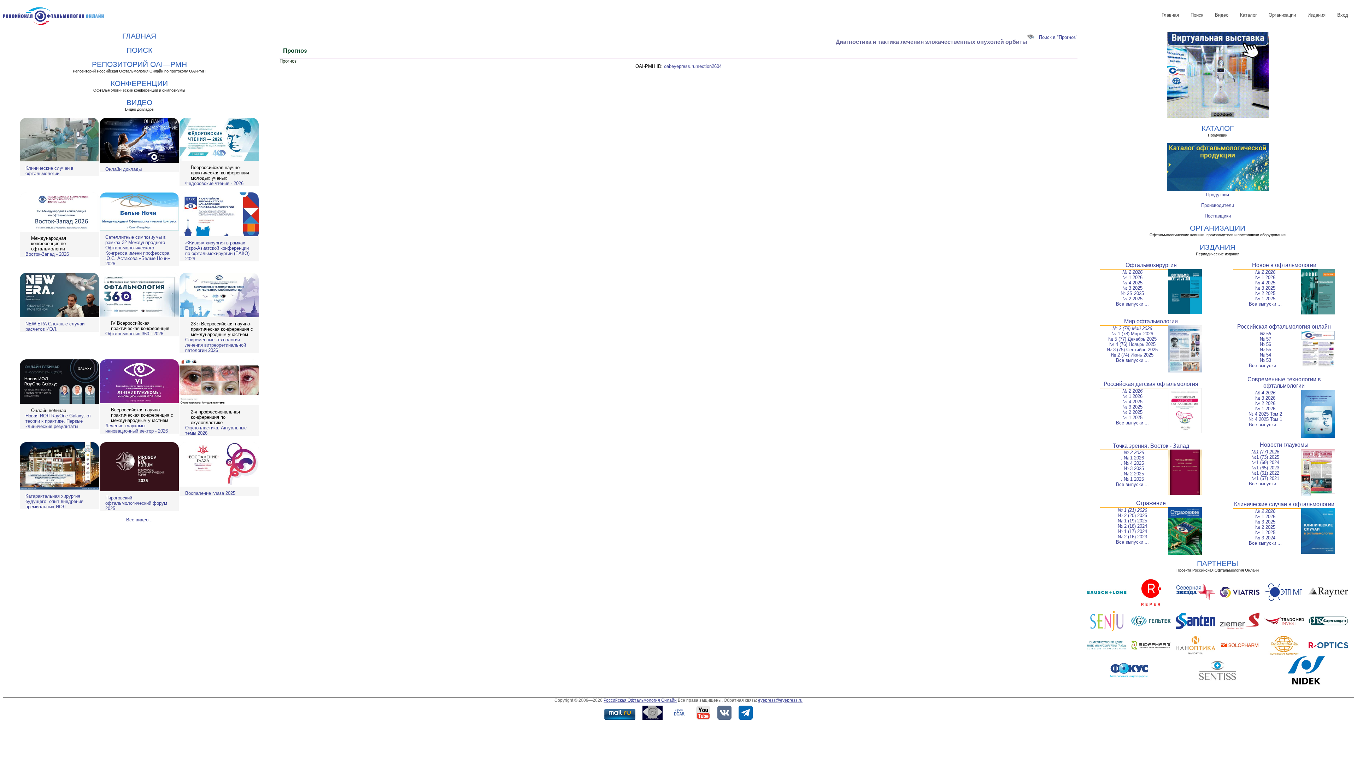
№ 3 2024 (1265, 537)
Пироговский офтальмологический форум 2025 (136, 503)
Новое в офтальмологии (1284, 265)
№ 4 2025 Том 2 (1265, 414)
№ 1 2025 (1265, 298)
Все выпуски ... (1132, 304)
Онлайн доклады (123, 169)
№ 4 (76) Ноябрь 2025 (1132, 344)
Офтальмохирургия (1151, 265)
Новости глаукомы (1284, 445)
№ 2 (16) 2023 (1132, 536)
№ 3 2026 (1265, 398)
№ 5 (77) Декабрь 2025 (1132, 339)
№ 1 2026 (1132, 277)
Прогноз (288, 61)
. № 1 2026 (1132, 458)
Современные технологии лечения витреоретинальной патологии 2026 (215, 345)
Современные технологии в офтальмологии (1284, 382)
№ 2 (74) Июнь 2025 (1132, 355)
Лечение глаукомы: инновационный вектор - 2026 (136, 428)
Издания (1317, 15)
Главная (1170, 15)
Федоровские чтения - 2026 (214, 183)
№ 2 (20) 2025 (1132, 515)
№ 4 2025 (1132, 282)
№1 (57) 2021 (1265, 478)
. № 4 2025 (1132, 463)
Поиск (1197, 15)
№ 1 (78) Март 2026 (1132, 333)
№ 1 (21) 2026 (1132, 510)
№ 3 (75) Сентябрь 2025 (1132, 349)
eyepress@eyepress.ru (780, 700)
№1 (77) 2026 (1265, 452)
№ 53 (1265, 360)
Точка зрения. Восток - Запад (1151, 446)
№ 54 (1265, 355)
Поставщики (1218, 216)
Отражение (1151, 503)
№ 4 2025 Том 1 (1265, 419)
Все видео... (139, 519)
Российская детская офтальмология (1151, 384)
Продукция (1217, 194)
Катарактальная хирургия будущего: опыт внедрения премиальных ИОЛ (54, 501)
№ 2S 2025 (1132, 293)
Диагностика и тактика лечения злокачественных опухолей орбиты (931, 42)
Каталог (1248, 15)
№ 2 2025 (1132, 298)
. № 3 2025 (1132, 468)
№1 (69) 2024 (1265, 462)
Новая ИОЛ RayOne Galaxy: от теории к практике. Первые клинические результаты (58, 421)
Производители (1217, 205)
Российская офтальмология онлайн (1284, 327)
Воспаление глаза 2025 (210, 493)
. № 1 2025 (1132, 479)
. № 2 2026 (1132, 452)
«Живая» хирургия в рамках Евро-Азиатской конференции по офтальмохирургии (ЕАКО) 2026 (217, 250)
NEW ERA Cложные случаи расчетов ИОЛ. (54, 326)
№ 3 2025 (1132, 288)
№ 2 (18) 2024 (1132, 526)
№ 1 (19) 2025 (1132, 520)
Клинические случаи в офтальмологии (49, 171)
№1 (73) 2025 (1265, 457)
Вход (1342, 15)
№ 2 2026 (1132, 272)
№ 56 (1265, 344)
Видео (1221, 15)
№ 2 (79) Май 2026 (1132, 328)
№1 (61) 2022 (1265, 473)
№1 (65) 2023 (1265, 467)
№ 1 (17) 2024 (1132, 531)
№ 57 (1265, 339)
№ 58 (1265, 333)
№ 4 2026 (1265, 392)
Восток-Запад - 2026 (47, 254)
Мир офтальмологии (1151, 321)
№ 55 (1265, 349)
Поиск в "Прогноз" (1058, 37)
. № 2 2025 (1132, 473)
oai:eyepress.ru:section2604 (693, 66)
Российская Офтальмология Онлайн (640, 700)
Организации (1282, 15)
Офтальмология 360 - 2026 (134, 333)
